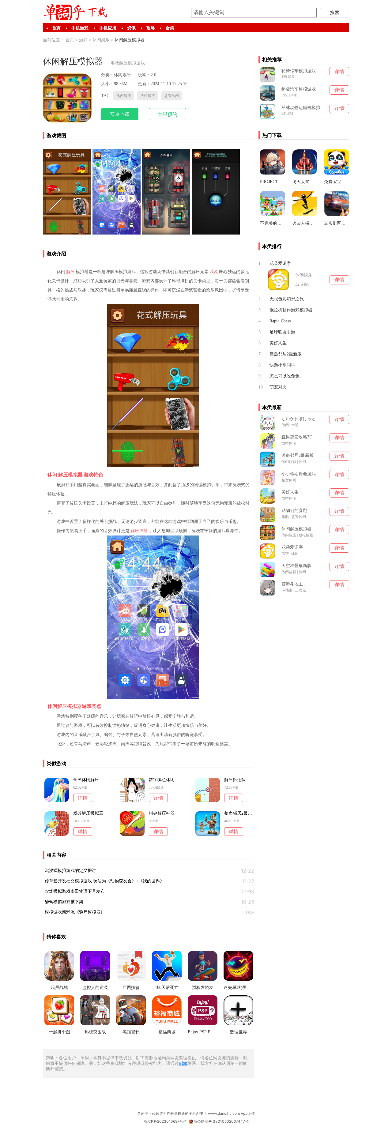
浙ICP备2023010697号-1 (165, 1121)
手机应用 (107, 28)
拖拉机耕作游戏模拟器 (291, 310)
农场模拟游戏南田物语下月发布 (75, 891)
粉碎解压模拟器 (88, 813)
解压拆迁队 (235, 780)
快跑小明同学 (282, 365)
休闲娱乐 (101, 40)
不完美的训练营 (272, 223)
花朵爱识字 (280, 263)
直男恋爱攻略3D (296, 437)
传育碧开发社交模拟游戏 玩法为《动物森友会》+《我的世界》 (104, 881)
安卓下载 (120, 114)
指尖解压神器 (162, 813)
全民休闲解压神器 (88, 780)
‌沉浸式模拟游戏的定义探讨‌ (70, 870)
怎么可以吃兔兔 (285, 376)
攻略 (150, 28)
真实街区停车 (336, 223)
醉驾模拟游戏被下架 (64, 902)
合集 (170, 28)
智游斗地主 (292, 584)
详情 (83, 798)
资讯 (131, 28)
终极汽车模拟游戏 (298, 89)
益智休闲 (171, 96)
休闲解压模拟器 (130, 40)
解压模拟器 (70, 474)
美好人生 (278, 343)
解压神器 (139, 530)
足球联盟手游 (282, 332)
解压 (70, 271)
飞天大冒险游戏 (304, 182)
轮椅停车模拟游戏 (298, 71)
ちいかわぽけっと (298, 418)
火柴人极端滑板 (304, 223)
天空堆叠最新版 (296, 565)
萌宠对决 (278, 387)
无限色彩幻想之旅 (287, 299)
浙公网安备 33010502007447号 (221, 1121)
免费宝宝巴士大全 (336, 182)
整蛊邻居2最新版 (239, 813)
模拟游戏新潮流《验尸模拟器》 (75, 912)
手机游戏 (80, 28)
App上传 (248, 1113)
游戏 (83, 40)
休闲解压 (123, 96)
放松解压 (147, 96)
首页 (56, 28)
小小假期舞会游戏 (298, 473)
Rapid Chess (280, 321)
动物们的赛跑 (294, 510)
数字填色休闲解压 (164, 780)
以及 (213, 271)
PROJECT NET (272, 182)
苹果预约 (167, 114)
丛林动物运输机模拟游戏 (303, 107)
